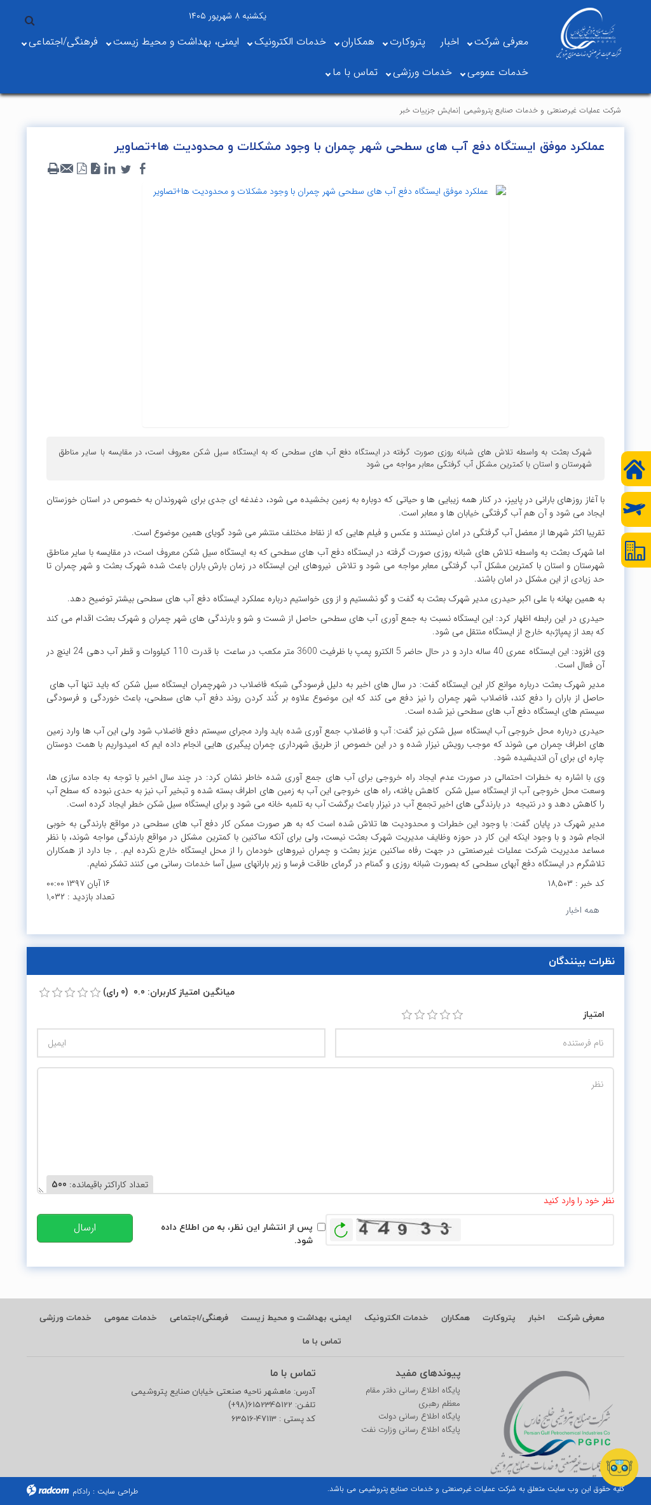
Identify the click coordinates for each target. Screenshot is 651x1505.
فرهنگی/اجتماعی (63, 42)
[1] (407, 1015)
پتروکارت (407, 42)
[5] (457, 1015)
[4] (445, 1015)
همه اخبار (583, 910)
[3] (432, 1015)
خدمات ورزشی (422, 72)
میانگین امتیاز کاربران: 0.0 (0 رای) (169, 991)
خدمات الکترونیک (290, 42)
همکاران (357, 42)
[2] (419, 1015)
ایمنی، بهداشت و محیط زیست (176, 42)
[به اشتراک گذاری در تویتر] (126, 169)
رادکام (81, 1491)
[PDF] (81, 169)
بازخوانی (341, 1226)
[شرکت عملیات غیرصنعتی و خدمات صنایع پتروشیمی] (588, 34)
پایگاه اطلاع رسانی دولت (419, 1416)
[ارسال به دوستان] (67, 169)
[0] (44, 992)
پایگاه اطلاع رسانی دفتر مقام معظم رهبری (413, 1397)
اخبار (450, 42)
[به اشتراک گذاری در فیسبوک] (142, 169)
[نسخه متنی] (53, 169)
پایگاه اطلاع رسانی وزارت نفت (410, 1430)
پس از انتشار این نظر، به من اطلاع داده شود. (237, 1233)
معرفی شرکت (501, 42)
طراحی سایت (117, 1491)
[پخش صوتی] (95, 169)
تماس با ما (355, 72)
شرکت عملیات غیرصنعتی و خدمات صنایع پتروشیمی (542, 110)
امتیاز (594, 1014)
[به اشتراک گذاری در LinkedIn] (109, 169)
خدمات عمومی (497, 72)
